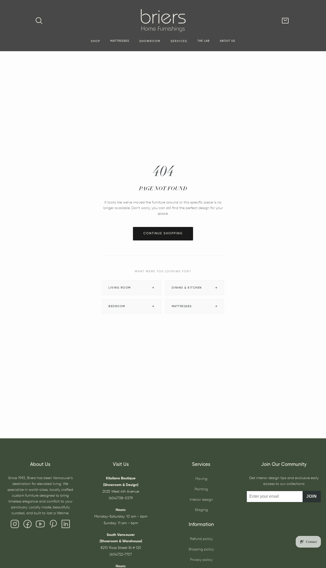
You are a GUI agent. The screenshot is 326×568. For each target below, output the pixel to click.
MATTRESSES (119, 41)
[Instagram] (15, 525)
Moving (201, 479)
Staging (201, 510)
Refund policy (201, 539)
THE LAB (203, 41)
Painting (201, 489)
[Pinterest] (53, 525)
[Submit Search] (39, 20)
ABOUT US (227, 41)
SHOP (95, 41)
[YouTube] (40, 525)
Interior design (201, 500)
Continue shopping (163, 233)
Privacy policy (201, 560)
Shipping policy (201, 549)
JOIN (311, 496)
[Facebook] (27, 525)
